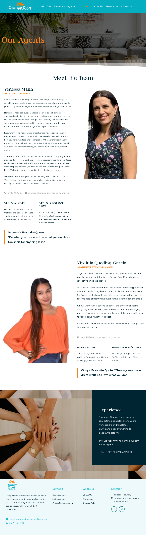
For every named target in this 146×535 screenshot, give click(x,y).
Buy (49, 6)
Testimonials (112, 6)
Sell (42, 6)
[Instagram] (122, 509)
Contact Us (126, 6)
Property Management (65, 6)
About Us (98, 6)
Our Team (85, 6)
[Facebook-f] (114, 509)
